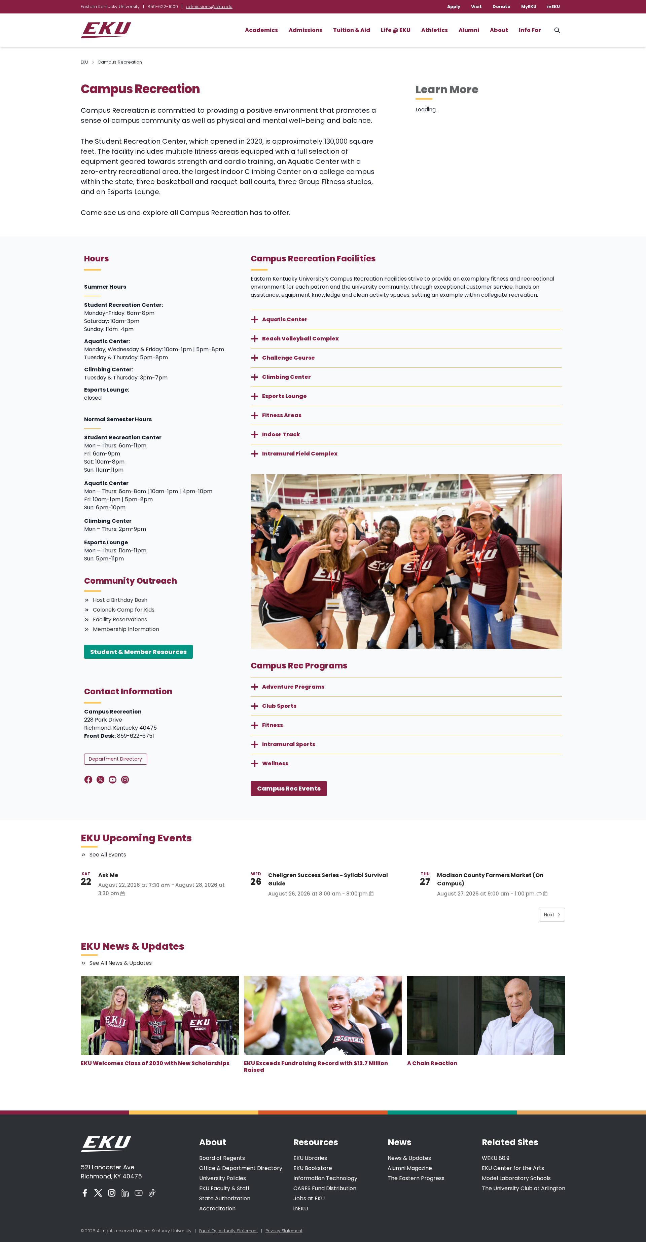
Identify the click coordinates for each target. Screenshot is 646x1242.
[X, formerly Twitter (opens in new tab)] (98, 1193)
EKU (84, 62)
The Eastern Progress (416, 1178)
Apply (453, 6)
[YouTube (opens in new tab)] (139, 1193)
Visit (476, 6)
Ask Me (108, 875)
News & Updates (409, 1158)
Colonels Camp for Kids (123, 610)
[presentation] (160, 1015)
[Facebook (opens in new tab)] (85, 1193)
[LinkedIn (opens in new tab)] (125, 1193)
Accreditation (217, 1208)
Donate (501, 6)
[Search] (557, 30)
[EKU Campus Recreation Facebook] (89, 779)
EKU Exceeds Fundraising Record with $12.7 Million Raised (316, 1066)
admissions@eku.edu (209, 6)
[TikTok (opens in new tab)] (152, 1193)
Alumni (469, 30)
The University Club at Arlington (523, 1188)
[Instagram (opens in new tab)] (112, 1193)
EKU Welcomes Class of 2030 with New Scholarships (155, 1063)
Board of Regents (222, 1158)
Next (549, 914)
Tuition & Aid (351, 30)
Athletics (434, 30)
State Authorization (224, 1198)
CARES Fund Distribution (324, 1188)
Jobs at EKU (309, 1198)
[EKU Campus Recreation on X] (101, 779)
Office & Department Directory (240, 1168)
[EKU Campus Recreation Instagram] (126, 779)
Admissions (305, 30)
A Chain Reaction (432, 1063)
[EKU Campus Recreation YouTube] (113, 779)
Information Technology (325, 1178)
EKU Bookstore (312, 1168)
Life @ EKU (395, 30)
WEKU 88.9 (495, 1158)
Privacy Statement (283, 1231)
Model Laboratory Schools (516, 1178)
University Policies (222, 1178)
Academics (261, 30)
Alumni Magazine (410, 1168)
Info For (530, 30)
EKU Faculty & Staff (224, 1188)
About (499, 30)
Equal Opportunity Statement (228, 1231)
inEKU (553, 6)
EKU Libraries (310, 1158)
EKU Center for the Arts (513, 1168)
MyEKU (528, 6)
